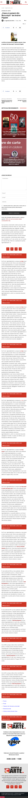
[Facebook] (7, 248)
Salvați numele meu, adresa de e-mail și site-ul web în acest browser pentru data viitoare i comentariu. (14, 207)
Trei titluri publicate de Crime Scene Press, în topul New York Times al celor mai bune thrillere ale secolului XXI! (14, 134)
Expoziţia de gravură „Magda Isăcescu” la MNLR (7, 101)
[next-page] (5, 169)
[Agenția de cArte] (3, 21)
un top (21, 261)
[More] (20, 27)
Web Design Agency (13, 794)
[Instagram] (11, 248)
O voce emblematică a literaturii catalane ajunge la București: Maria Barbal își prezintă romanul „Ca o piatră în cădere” (14, 162)
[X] (20, 248)
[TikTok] (16, 248)
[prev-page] (3, 169)
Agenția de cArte (9, 20)
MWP (20, 794)
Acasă (3, 8)
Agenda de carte (9, 8)
